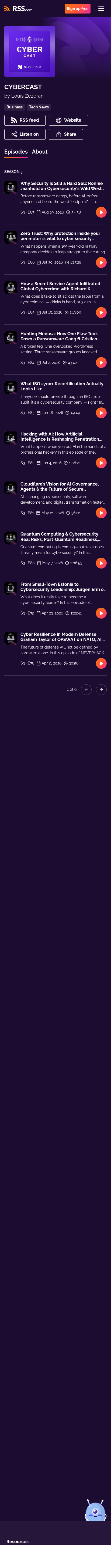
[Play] (101, 212)
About (40, 151)
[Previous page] (86, 689)
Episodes (16, 151)
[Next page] (101, 689)
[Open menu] (101, 8)
